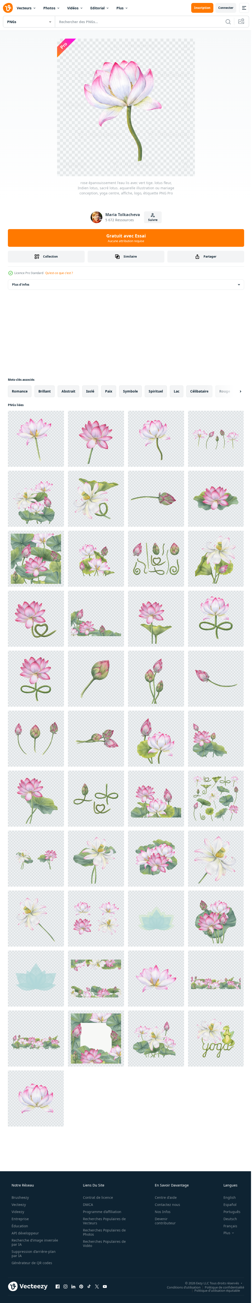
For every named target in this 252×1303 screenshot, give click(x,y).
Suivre (151, 220)
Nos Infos (159, 1211)
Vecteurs (24, 8)
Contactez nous (164, 1204)
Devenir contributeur (162, 1220)
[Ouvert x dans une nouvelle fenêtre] (97, 1286)
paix (108, 391)
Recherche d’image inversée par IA (27, 1242)
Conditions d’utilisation (180, 1287)
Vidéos (73, 8)
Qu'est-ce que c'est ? (59, 273)
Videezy (17, 1211)
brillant (44, 391)
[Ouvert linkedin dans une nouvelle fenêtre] (73, 1286)
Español (226, 1204)
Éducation (19, 1226)
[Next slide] (232, 391)
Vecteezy (18, 1204)
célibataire (199, 391)
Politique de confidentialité (220, 1287)
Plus (120, 8)
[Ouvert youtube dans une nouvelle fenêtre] (105, 1286)
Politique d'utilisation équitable (213, 1290)
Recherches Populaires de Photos (102, 1232)
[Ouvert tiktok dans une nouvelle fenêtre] (89, 1286)
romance (20, 391)
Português (228, 1211)
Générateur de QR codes (31, 1262)
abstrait (68, 391)
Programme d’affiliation (100, 1211)
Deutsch (227, 1218)
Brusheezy (19, 1197)
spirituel (156, 391)
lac (176, 391)
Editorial (97, 8)
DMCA (86, 1204)
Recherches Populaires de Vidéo (102, 1243)
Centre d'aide (162, 1197)
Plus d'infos (20, 284)
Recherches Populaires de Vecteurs (102, 1220)
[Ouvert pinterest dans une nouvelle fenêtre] (81, 1286)
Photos (49, 8)
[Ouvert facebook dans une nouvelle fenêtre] (58, 1286)
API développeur (24, 1233)
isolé (90, 391)
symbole (130, 391)
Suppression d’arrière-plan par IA (33, 1253)
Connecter (222, 8)
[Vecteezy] (8, 8)
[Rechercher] (224, 22)
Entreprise (19, 1218)
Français (227, 1226)
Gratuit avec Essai (124, 238)
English (226, 1197)
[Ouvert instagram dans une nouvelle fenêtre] (65, 1286)
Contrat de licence (96, 1197)
